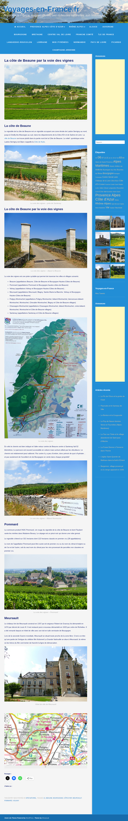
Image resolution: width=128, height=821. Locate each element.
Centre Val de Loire (110, 177)
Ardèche (98, 170)
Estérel (101, 184)
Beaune (49, 798)
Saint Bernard (115, 204)
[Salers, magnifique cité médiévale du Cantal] (117, 272)
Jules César (103, 188)
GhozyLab (45, 818)
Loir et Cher (99, 192)
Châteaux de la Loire (102, 181)
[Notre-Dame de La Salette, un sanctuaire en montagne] (102, 239)
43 (114, 158)
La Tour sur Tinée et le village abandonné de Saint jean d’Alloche (112, 437)
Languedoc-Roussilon (116, 188)
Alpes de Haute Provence (104, 162)
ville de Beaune (10, 138)
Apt (121, 166)
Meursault (77, 798)
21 (44, 798)
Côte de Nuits (39, 142)
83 (120, 157)
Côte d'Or (68, 798)
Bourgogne (58, 798)
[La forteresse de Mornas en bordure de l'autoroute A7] (102, 256)
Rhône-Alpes (103, 203)
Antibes (117, 166)
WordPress (29, 818)
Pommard (8, 801)
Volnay (16, 801)
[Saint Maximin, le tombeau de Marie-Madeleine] (117, 223)
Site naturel (31, 798)
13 (105, 158)
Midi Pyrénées (108, 191)
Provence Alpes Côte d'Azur (107, 197)
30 (109, 158)
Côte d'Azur (115, 181)
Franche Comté (109, 184)
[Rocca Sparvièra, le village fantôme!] (102, 223)
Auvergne (106, 170)
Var (108, 207)
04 (96, 158)
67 (116, 158)
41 (111, 158)
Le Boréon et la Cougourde (111, 415)
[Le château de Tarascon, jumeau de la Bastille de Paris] (102, 272)
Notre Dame (116, 191)
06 (99, 157)
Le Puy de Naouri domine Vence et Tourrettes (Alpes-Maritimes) (111, 424)
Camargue (98, 177)
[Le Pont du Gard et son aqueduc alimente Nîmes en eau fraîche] (117, 256)
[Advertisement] (110, 96)
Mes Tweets (100, 293)
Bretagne (117, 173)
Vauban (112, 207)
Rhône (117, 200)
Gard (116, 184)
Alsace (112, 166)
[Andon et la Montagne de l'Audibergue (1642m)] (117, 239)
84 (123, 158)
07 (103, 158)
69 (118, 158)
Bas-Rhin (113, 170)
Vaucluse (118, 208)
